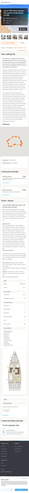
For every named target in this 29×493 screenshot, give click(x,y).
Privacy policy (25, 478)
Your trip (3, 47)
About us (3, 446)
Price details (10, 47)
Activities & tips (22, 47)
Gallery (24, 29)
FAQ (2, 463)
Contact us (3, 465)
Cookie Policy (17, 451)
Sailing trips (3, 456)
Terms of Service (18, 446)
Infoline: (6, 470)
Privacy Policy (17, 448)
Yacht (15, 47)
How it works (4, 453)
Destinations (4, 448)
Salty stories (4, 451)
